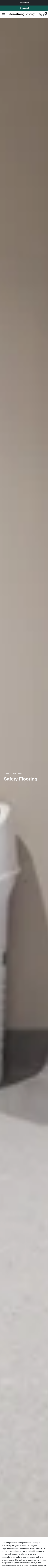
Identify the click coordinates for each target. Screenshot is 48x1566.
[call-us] (40, 14)
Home (7, 774)
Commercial (24, 3)
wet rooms (23, 1557)
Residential (24, 8)
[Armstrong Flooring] (22, 14)
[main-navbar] (3, 14)
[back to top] (42, 1531)
